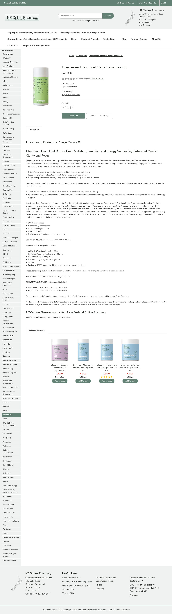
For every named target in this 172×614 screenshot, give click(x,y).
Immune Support (9, 279)
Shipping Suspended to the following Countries (83, 32)
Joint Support (8, 293)
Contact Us (13, 45)
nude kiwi (6, 402)
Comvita (6, 161)
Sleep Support (8, 477)
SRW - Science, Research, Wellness (10, 491)
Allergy (5, 81)
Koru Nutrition (8, 308)
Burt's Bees (7, 133)
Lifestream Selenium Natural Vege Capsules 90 (130, 368)
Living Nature (8, 317)
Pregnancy (7, 442)
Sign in (142, 3)
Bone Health (7, 118)
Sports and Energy (10, 485)
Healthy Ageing (9, 274)
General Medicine (9, 246)
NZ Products (7, 415)
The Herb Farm (9, 513)
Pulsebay (125, 609)
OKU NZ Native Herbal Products (9, 424)
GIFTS (5, 254)
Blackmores (7, 106)
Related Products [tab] (37, 330)
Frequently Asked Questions (36, 45)
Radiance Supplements (8, 451)
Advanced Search (80, 20)
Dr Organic (7, 194)
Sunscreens (7, 496)
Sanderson (7, 461)
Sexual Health (8, 465)
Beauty (5, 102)
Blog (124, 39)
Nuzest (5, 410)
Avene (5, 93)
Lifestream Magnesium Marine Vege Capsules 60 (83, 368)
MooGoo (6, 352)
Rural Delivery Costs (72, 577)
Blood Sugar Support (11, 114)
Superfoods (7, 500)
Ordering (100, 588)
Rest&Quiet (7, 457)
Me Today (7, 344)
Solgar (5, 481)
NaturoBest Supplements (8, 382)
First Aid (6, 233)
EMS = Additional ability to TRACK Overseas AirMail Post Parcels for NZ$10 (144, 588)
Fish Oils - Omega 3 (10, 238)
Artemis (6, 89)
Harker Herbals (9, 270)
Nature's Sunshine (10, 364)
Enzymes (6, 202)
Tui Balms (7, 529)
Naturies (6, 377)
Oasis (5, 419)
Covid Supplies (9, 169)
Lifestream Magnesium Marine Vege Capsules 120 (107, 368)
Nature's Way (8, 368)
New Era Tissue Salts (11, 387)
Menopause (7, 340)
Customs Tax (68, 589)
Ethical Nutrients (9, 217)
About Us (156, 39)
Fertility (5, 229)
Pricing (99, 584)
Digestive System (9, 186)
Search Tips (94, 20)
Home (74, 39)
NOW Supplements (10, 398)
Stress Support (9, 504)
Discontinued (8, 54)
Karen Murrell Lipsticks (8, 299)
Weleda (6, 541)
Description (34, 129)
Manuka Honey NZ (10, 331)
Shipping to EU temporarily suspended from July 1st (32, 32)
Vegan (5, 533)
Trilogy (5, 525)
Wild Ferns (7, 545)
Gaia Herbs (7, 250)
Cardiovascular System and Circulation (9, 140)
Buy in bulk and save (71, 94)
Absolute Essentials (10, 62)
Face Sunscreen (9, 225)
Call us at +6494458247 (37, 593)
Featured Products (90, 39)
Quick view (59, 347)
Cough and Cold (9, 165)
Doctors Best (8, 190)
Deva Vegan (7, 182)
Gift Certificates (125, 3)
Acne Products (8, 66)
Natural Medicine (9, 360)
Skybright (6, 473)
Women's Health (9, 560)
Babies (5, 97)
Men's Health (8, 348)
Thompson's (8, 517)
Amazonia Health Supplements (9, 71)
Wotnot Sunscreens (10, 550)
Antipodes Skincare (10, 77)
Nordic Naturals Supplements (9, 393)
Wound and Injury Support (9, 555)
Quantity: (66, 103)
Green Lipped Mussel (11, 266)
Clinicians (6, 150)
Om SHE (6, 430)
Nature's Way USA (10, 372)
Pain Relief (7, 438)
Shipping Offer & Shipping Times (77, 581)
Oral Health (7, 434)
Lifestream (7, 313)
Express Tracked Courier (9, 211)
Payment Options (139, 39)
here (127, 296)
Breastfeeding (8, 129)
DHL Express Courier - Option (76, 585)
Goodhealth (7, 258)
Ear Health (7, 198)
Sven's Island (8, 509)
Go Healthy (7, 262)
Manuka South (8, 336)
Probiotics (7, 446)
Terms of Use (68, 593)
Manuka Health (8, 327)
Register (152, 3)
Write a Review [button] (97, 79)
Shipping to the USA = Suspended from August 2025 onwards (37, 39)
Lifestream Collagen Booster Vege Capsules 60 (60, 368)
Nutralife (6, 406)
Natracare (6, 356)
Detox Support (8, 178)
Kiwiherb (6, 304)
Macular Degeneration (8, 322)
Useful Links (109, 39)
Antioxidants (7, 85)
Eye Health (7, 221)
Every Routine (8, 206)
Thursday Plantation (11, 521)
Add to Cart (60, 352)
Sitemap (134, 595)
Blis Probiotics (8, 110)
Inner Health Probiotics (7, 284)
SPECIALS (6, 58)
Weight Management (11, 537)
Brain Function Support (8, 123)
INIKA (5, 289)
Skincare (6, 469)
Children (6, 146)
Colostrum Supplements (8, 156)
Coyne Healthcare (10, 173)
